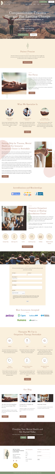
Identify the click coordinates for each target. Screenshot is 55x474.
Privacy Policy (34, 472)
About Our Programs (23, 34)
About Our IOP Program (27, 246)
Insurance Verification (45, 4)
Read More (5, 416)
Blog (38, 4)
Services (30, 4)
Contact (52, 4)
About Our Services (27, 62)
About (35, 4)
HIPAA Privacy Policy (39, 472)
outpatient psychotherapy (44, 122)
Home (26, 4)
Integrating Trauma (41, 404)
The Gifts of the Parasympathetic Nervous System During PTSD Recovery (9, 406)
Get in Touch (31, 437)
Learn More (28, 131)
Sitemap (31, 472)
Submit (27, 301)
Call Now (23, 437)
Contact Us (51, 1)
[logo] (8, 3)
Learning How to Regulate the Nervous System (26, 405)
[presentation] (18, 293)
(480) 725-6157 (43, 1)
